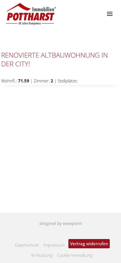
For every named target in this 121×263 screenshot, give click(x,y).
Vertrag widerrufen (89, 243)
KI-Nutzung (42, 255)
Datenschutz (27, 245)
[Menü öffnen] (109, 14)
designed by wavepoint (60, 223)
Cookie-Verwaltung (75, 255)
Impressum (54, 245)
